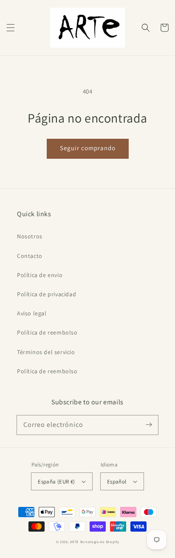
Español (117, 481)
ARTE (75, 541)
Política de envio (39, 275)
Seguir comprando (88, 148)
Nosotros (29, 236)
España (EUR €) (56, 481)
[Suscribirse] (148, 424)
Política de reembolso (47, 332)
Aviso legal (32, 313)
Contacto (29, 256)
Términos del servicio (46, 352)
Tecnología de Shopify (99, 541)
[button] (10, 27)
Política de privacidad (46, 294)
